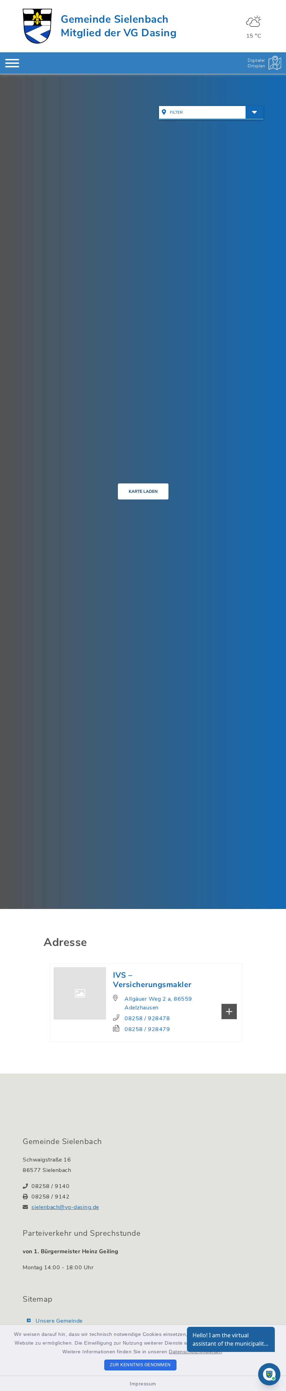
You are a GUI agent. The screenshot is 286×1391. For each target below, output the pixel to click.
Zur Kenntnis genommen (140, 1364)
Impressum (143, 1383)
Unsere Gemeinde (59, 1321)
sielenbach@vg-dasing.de (65, 1207)
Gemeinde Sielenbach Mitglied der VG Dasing (118, 26)
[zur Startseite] (37, 26)
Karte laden (143, 491)
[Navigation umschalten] (12, 63)
